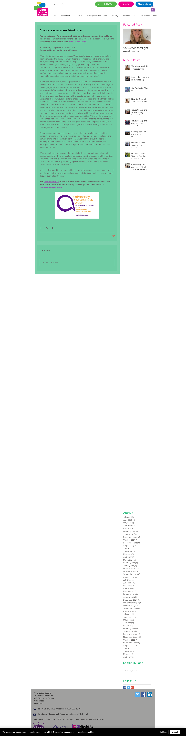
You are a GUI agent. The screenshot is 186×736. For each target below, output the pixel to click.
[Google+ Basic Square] (132, 687)
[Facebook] (143, 694)
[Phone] (34, 708)
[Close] (182, 732)
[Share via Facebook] (41, 228)
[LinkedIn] (149, 694)
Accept (175, 732)
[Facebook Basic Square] (124, 687)
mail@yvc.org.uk (51, 714)
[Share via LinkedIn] (53, 228)
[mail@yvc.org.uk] (34, 714)
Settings (163, 732)
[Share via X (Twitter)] (47, 228)
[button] (153, 9)
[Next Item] (147, 36)
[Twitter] (137, 694)
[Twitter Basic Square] (128, 687)
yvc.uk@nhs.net (80, 714)
